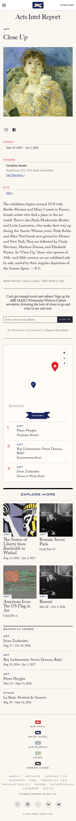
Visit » (9, 193)
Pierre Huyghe (27, 431)
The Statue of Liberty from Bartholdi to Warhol (15, 546)
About (15, 776)
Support (17, 780)
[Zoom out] (64, 358)
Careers (31, 788)
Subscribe (67, 5)
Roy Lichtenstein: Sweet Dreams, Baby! (40, 451)
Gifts (48, 788)
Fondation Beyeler (16, 165)
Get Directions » (15, 175)
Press (40, 784)
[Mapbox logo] (16, 406)
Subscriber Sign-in (38, 794)
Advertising (62, 784)
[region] (38, 378)
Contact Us (56, 776)
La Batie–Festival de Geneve (24, 698)
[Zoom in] (64, 352)
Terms (49, 330)
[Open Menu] (4, 5)
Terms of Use (54, 780)
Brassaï (45, 602)
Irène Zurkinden (28, 472)
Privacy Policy (62, 330)
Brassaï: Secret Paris (52, 542)
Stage (9, 693)
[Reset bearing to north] (64, 363)
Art (6, 29)
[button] (33, 385)
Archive (32, 776)
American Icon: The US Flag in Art (17, 606)
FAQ (33, 780)
